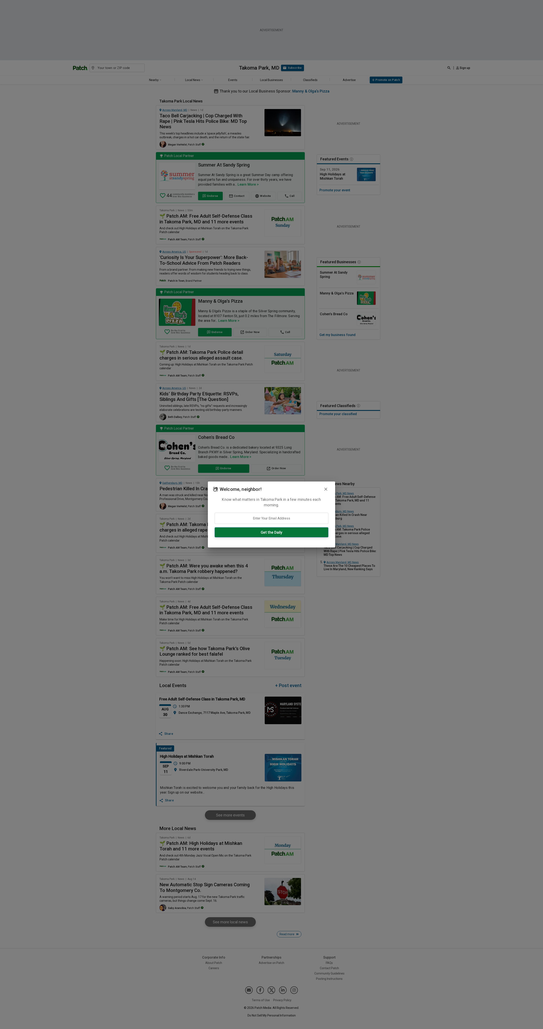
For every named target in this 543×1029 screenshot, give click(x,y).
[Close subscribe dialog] (326, 489)
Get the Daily (271, 532)
